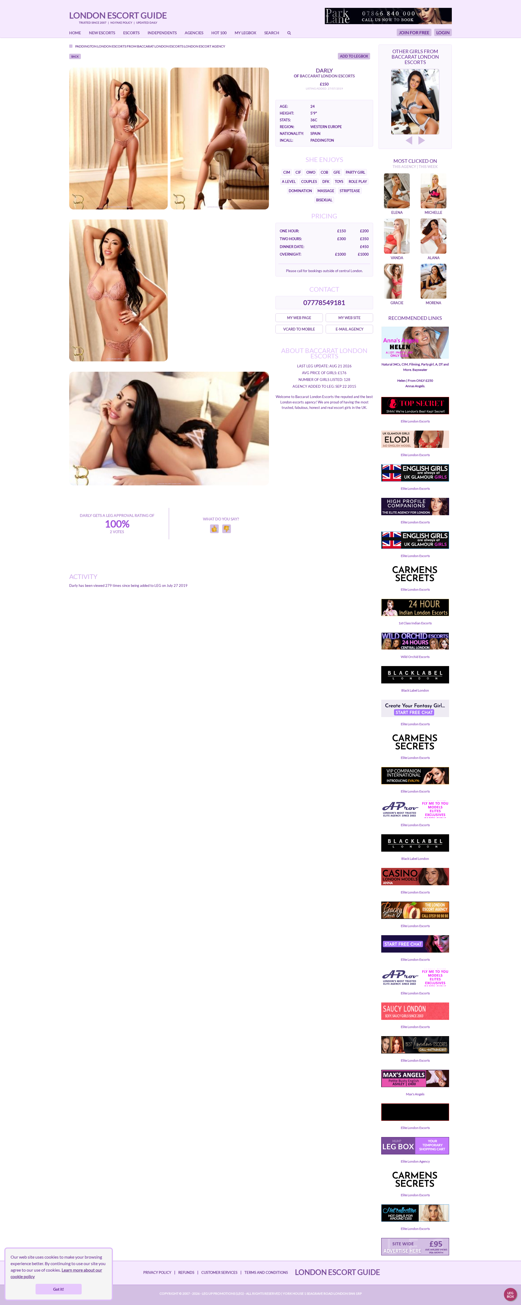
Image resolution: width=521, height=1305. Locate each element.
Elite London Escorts (415, 421)
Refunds (186, 1272)
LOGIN (443, 32)
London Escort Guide (118, 15)
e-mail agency (349, 329)
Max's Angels (415, 1094)
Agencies (194, 32)
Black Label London (415, 690)
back (75, 56)
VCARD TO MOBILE (299, 329)
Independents (162, 32)
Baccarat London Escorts (160, 46)
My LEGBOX (245, 32)
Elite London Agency (415, 1161)
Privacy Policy (157, 1272)
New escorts (102, 32)
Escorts (131, 32)
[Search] (289, 33)
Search (271, 32)
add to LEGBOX (354, 56)
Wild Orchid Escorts (415, 657)
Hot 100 (219, 32)
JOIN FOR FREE (414, 32)
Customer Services (219, 1272)
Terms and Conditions (266, 1272)
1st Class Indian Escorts (415, 623)
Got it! (58, 1289)
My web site (349, 318)
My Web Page (299, 318)
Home (75, 32)
